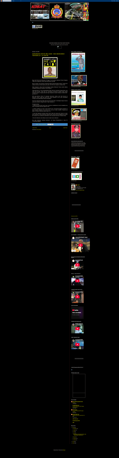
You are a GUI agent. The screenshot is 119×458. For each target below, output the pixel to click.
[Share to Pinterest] (52, 124)
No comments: (44, 124)
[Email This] (48, 124)
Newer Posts (35, 127)
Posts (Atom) (39, 129)
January (74, 439)
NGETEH (74, 402)
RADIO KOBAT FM (76, 414)
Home (50, 127)
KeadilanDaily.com (76, 405)
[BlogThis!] (49, 124)
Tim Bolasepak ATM (76, 420)
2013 (73, 441)
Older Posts (65, 127)
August (74, 430)
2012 (73, 443)
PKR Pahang (75, 409)
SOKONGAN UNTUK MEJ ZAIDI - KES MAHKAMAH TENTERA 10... (79, 435)
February (74, 438)
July (74, 431)
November (75, 428)
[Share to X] (50, 124)
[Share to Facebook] (51, 124)
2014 (73, 427)
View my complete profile (80, 190)
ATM (73, 422)
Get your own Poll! (74, 216)
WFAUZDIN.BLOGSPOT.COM (78, 401)
